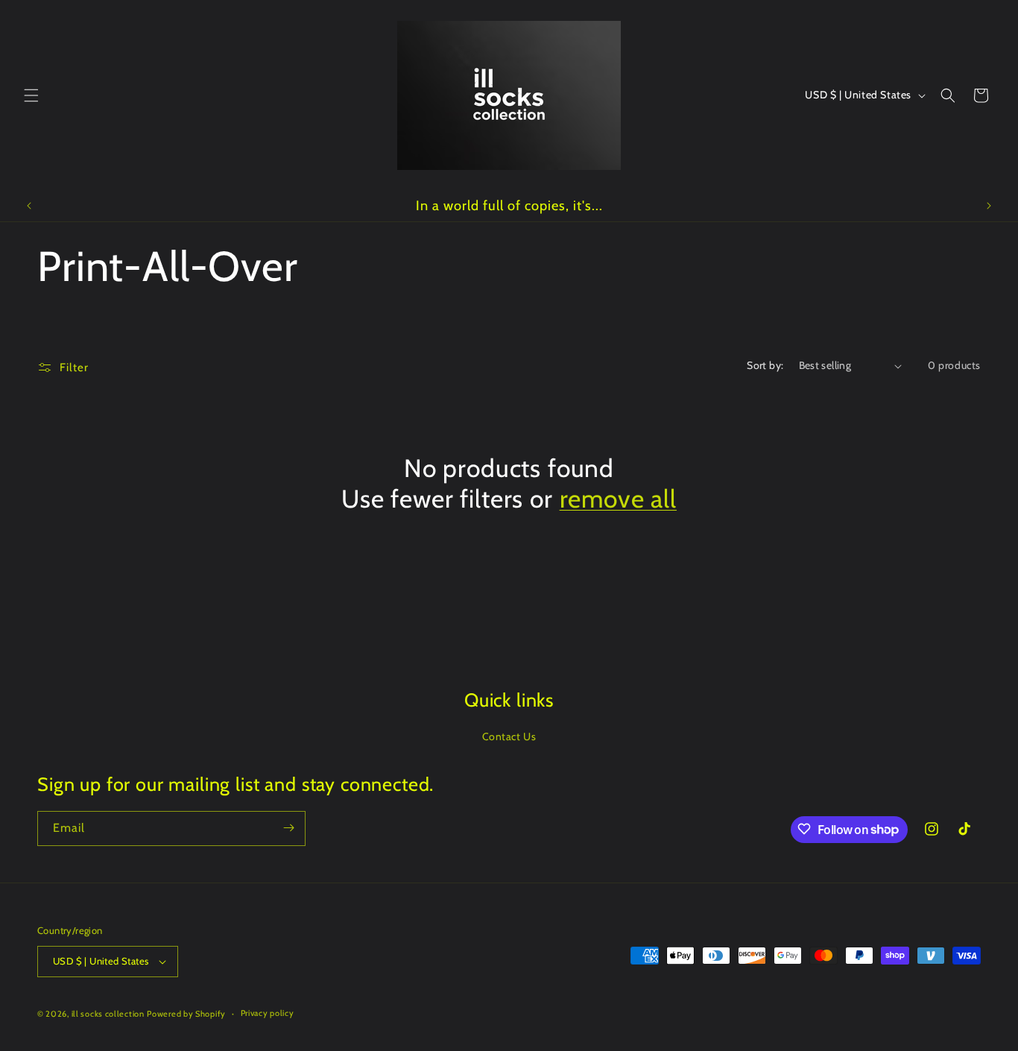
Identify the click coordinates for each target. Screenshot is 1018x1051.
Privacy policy (267, 1013)
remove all (618, 499)
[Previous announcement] (29, 206)
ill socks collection (108, 1014)
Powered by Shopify (186, 1014)
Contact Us (509, 736)
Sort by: (765, 365)
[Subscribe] (288, 827)
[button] (31, 95)
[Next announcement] (989, 206)
